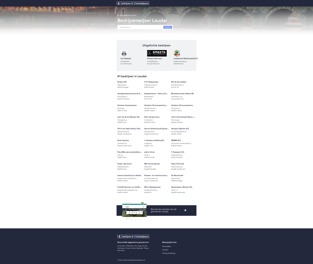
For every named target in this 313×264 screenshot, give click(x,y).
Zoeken (167, 27)
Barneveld (120, 250)
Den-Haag (137, 246)
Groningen (121, 248)
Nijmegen (139, 248)
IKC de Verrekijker (178, 82)
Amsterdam (121, 246)
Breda (134, 248)
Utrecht (144, 246)
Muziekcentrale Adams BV (182, 93)
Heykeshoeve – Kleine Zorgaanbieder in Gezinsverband (168, 93)
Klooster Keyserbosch (127, 105)
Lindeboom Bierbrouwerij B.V (186, 58)
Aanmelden (166, 246)
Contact (165, 250)
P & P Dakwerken (151, 82)
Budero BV (122, 82)
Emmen (128, 248)
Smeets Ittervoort (154, 58)
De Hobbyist (126, 58)
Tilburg (146, 248)
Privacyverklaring (168, 253)
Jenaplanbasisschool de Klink (130, 93)
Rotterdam (130, 246)
